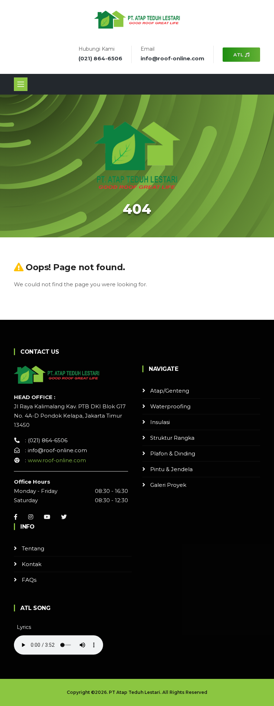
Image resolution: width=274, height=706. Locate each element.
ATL (239, 54)
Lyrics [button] (24, 627)
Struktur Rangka (172, 437)
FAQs (29, 579)
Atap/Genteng (169, 390)
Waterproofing (170, 406)
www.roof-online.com (57, 460)
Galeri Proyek (168, 484)
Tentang (33, 548)
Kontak (31, 564)
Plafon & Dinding (172, 453)
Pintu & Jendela (171, 469)
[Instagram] (31, 516)
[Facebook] (15, 516)
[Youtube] (47, 516)
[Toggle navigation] (20, 84)
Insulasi (160, 422)
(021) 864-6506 (100, 58)
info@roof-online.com (172, 58)
